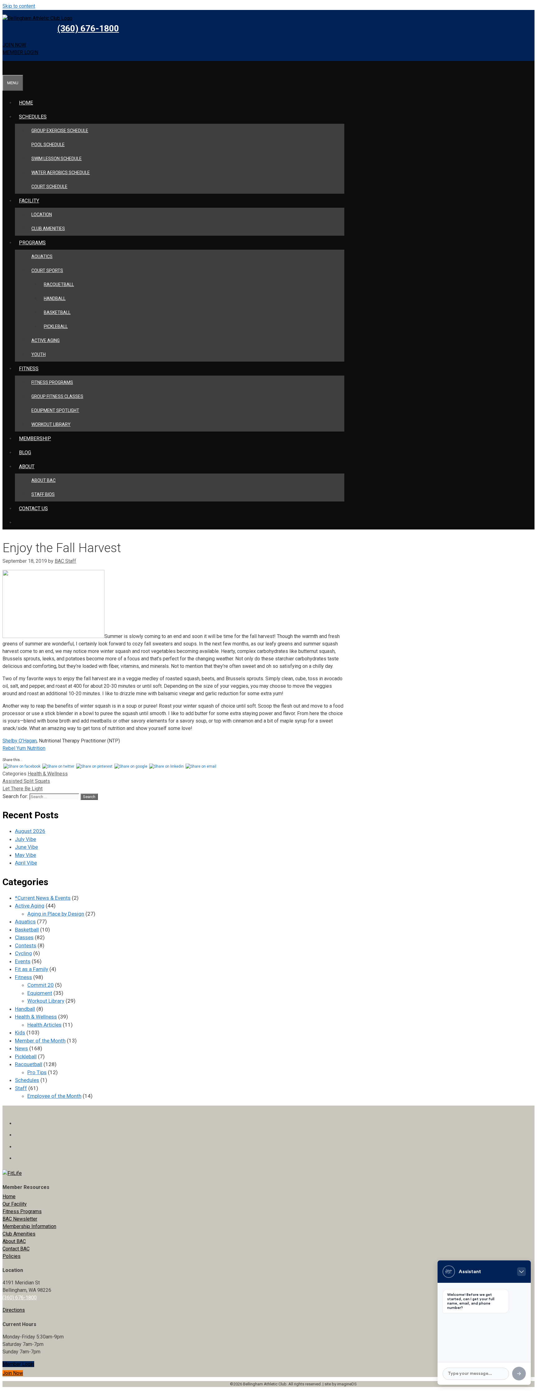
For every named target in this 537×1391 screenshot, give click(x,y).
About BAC (43, 480)
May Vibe (25, 855)
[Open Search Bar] (6, 68)
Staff (21, 1088)
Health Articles (44, 1025)
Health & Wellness (48, 774)
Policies (11, 1256)
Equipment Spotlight (55, 410)
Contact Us (33, 508)
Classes (24, 937)
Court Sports (47, 270)
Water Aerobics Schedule (60, 172)
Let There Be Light (22, 789)
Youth (38, 354)
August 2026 (30, 831)
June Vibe (26, 847)
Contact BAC (16, 1249)
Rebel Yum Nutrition (23, 748)
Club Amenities (48, 228)
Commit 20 (40, 985)
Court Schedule (49, 186)
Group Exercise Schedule (59, 130)
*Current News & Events (43, 898)
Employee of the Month (54, 1096)
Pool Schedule (48, 144)
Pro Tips (37, 1072)
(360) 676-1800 (88, 28)
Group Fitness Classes (57, 396)
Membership (35, 438)
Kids (20, 1032)
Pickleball (56, 326)
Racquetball (59, 284)
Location (41, 214)
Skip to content (18, 6)
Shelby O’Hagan (19, 741)
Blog (25, 452)
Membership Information (29, 1226)
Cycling (23, 953)
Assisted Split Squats (26, 781)
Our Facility (14, 1204)
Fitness (23, 977)
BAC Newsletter (19, 1219)
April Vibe (26, 863)
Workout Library (51, 424)
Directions (13, 1310)
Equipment (39, 993)
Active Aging (45, 340)
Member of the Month (40, 1040)
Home (26, 103)
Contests (25, 945)
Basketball (57, 312)
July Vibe (25, 839)
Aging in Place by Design (55, 914)
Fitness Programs (52, 382)
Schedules (33, 117)
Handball (55, 298)
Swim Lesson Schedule (56, 158)
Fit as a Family (31, 969)
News (21, 1048)
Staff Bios (43, 494)
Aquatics (42, 256)
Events (22, 961)
